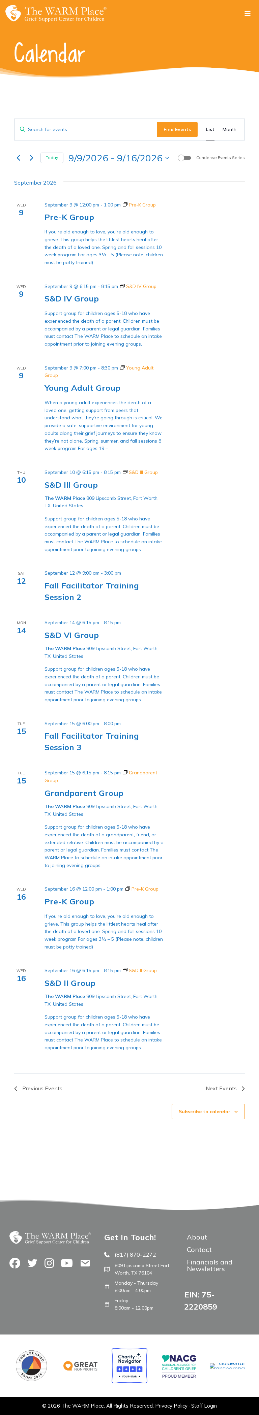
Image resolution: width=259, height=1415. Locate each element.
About (197, 1237)
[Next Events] (31, 158)
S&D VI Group (72, 635)
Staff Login (204, 1406)
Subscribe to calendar (204, 1111)
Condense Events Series (220, 157)
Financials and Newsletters (209, 1265)
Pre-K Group (69, 217)
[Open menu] (247, 13)
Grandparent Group (84, 793)
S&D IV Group (72, 298)
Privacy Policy (171, 1406)
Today (52, 157)
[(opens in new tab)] (228, 1368)
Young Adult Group (82, 388)
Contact (199, 1249)
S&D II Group (70, 983)
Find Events (177, 129)
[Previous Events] (18, 158)
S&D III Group (71, 485)
